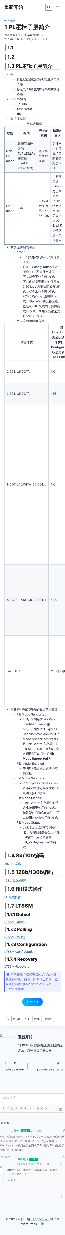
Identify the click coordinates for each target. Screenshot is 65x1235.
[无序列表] (25, 1108)
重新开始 (15, 35)
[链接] (38, 1108)
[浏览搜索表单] (48, 7)
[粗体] (3, 1108)
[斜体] (8, 1108)
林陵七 (32, 1163)
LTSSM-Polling (14, 937)
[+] (47, 1108)
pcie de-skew (15, 1066)
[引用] (29, 1108)
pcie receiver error (50, 1066)
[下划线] (12, 1108)
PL (27, 1018)
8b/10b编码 (12, 864)
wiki (37, 1018)
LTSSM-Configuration (19, 951)
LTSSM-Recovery (16, 966)
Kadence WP (40, 1219)
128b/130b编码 (15, 880)
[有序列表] (21, 1108)
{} (42, 1108)
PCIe (7, 20)
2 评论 (44, 39)
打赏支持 (32, 1002)
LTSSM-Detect (14, 922)
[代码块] (34, 1108)
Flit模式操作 (12, 897)
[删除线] (16, 1108)
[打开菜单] (57, 7)
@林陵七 (11, 1169)
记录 (12, 20)
